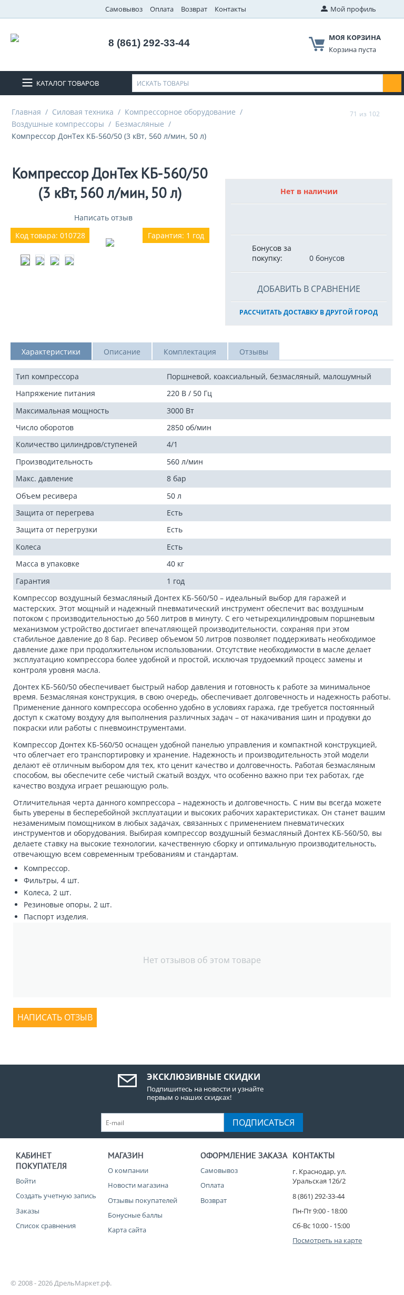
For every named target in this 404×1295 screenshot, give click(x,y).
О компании (128, 1170)
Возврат (194, 9)
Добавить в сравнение (308, 289)
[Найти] (392, 83)
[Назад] (340, 113)
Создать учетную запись (56, 1195)
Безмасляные (139, 124)
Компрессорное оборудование (180, 112)
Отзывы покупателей (142, 1200)
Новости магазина (138, 1185)
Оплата (162, 9)
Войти (26, 1181)
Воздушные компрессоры (58, 124)
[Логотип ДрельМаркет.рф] (15, 37)
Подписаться (264, 1122)
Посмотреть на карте (327, 1240)
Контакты (230, 9)
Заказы (27, 1211)
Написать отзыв (103, 217)
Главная (26, 112)
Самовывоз (124, 9)
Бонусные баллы (135, 1215)
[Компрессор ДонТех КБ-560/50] (110, 242)
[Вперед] (389, 113)
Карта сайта (127, 1230)
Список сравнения (46, 1225)
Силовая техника (83, 112)
